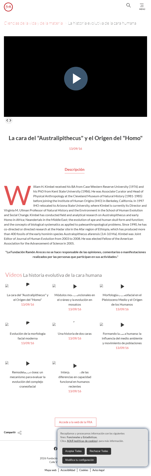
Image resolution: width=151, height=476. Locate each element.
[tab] (74, 169)
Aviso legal (98, 470)
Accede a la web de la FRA (75, 422)
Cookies (83, 470)
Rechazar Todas (99, 451)
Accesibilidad (68, 470)
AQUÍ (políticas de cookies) (82, 441)
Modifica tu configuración (79, 459)
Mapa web (50, 470)
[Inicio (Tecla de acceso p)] (8, 7)
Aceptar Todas (73, 451)
